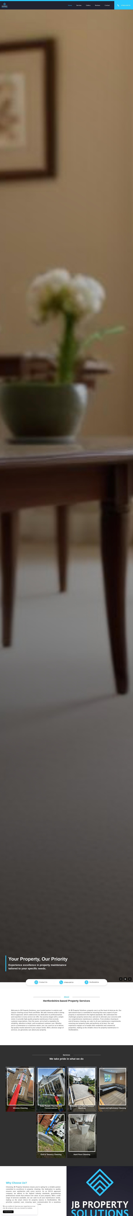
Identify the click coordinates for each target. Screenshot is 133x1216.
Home (70, 5)
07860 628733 (68, 982)
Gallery (88, 5)
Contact (107, 5)
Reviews (97, 5)
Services (78, 5)
